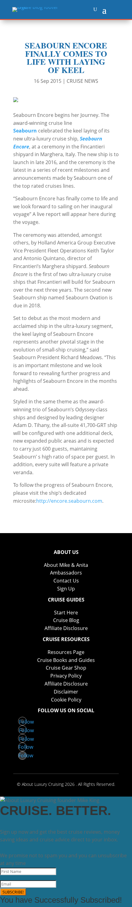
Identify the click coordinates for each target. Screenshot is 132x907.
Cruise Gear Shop (66, 667)
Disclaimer (66, 691)
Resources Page (66, 652)
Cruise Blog (66, 620)
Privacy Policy (66, 675)
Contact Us (66, 580)
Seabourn (25, 130)
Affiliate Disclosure (66, 628)
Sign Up (66, 588)
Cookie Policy (66, 699)
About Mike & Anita (66, 565)
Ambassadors (66, 572)
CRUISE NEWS (82, 81)
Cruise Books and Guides (66, 660)
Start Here (66, 612)
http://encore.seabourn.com (69, 501)
